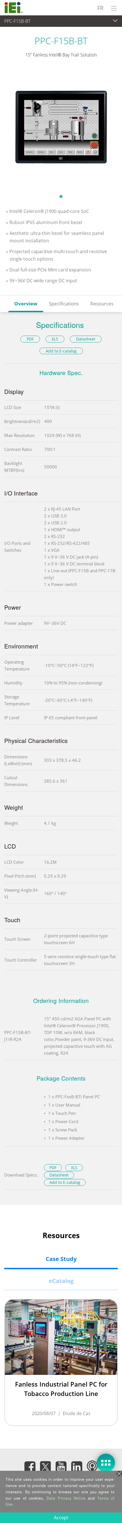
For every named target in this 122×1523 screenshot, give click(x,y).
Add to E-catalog (61, 351)
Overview (25, 303)
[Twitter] (45, 1465)
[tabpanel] (61, 129)
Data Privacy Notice (66, 1498)
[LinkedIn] (76, 1466)
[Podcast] (92, 1466)
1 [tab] (61, 196)
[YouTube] (61, 1466)
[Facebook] (29, 1466)
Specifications (64, 303)
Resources (101, 303)
